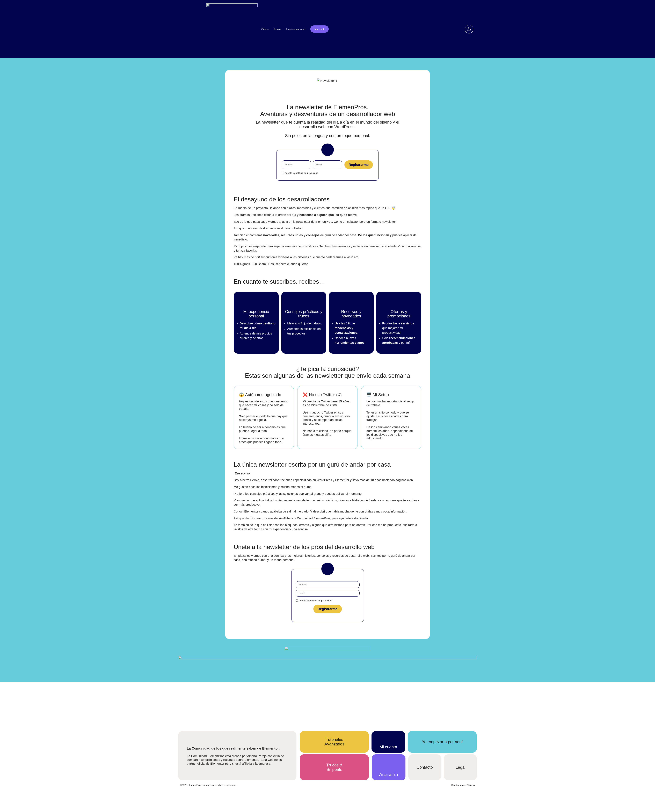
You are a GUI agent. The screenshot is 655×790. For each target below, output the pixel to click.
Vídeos (264, 29)
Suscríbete (319, 29)
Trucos (277, 29)
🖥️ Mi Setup (377, 394)
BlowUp (471, 785)
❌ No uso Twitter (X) (322, 394)
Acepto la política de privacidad (301, 173)
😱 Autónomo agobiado (260, 394)
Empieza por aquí (295, 29)
